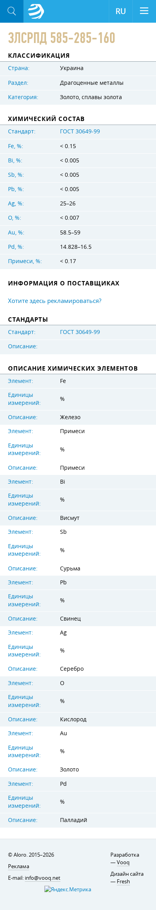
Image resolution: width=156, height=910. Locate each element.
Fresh (123, 881)
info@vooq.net (42, 877)
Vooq (123, 862)
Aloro (36, 11)
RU (121, 11)
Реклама (18, 866)
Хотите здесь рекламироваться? (54, 301)
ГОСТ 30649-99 (80, 131)
